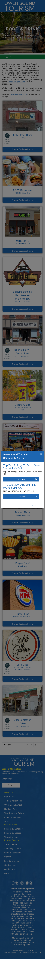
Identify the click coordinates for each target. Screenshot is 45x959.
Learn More (21, 479)
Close (33, 505)
